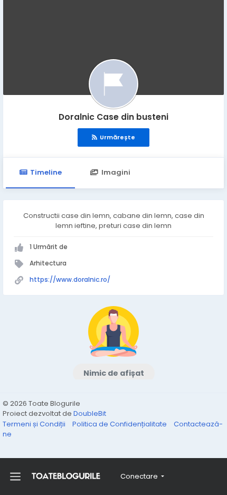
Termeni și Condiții (35, 424)
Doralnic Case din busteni (113, 116)
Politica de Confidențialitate (120, 424)
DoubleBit (89, 413)
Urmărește (117, 137)
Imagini (115, 172)
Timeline (46, 172)
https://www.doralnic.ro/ (70, 279)
